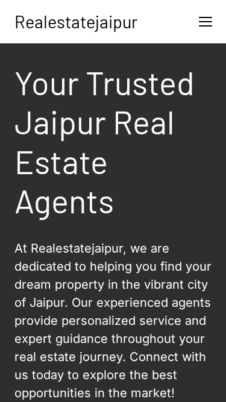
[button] (205, 21)
